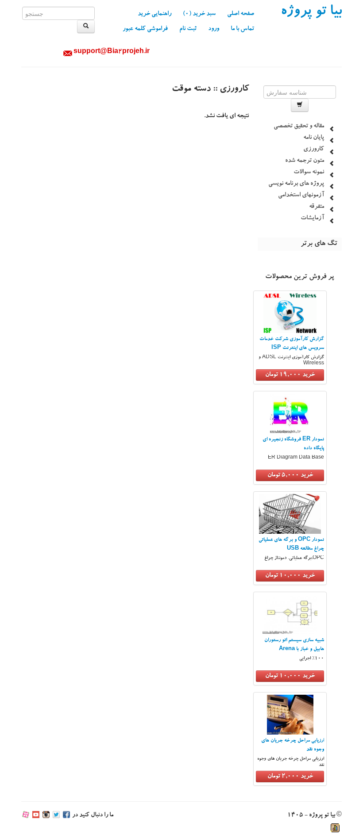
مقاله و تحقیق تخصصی (299, 126)
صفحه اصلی (240, 14)
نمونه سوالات (308, 172)
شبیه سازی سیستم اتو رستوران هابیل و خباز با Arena (294, 645)
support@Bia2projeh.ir (111, 52)
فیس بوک (66, 815)
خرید (290, 375)
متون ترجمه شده (304, 161)
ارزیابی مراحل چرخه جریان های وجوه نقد (292, 745)
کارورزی (313, 149)
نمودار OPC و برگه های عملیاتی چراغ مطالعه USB (291, 544)
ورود (213, 29)
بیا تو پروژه (311, 12)
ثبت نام (188, 29)
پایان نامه (313, 138)
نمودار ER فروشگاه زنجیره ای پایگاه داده (293, 444)
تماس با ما (242, 29)
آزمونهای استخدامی (301, 195)
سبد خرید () (199, 14)
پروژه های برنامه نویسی (296, 183)
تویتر (56, 815)
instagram (46, 815)
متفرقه (316, 206)
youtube (35, 815)
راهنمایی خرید (154, 14)
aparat (25, 815)
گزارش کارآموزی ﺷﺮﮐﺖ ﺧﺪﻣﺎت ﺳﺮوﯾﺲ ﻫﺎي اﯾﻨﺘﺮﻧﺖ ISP (291, 344)
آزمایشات (312, 218)
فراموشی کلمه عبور (145, 29)
